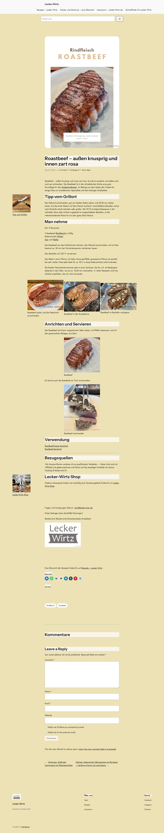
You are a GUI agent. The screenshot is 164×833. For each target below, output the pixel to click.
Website (48, 715)
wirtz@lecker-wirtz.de (83, 507)
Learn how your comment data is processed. (97, 749)
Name (48, 691)
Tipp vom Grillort (19, 214)
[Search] (119, 18)
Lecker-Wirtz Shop (20, 494)
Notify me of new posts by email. (62, 732)
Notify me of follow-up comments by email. (66, 727)
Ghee (60, 236)
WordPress (26, 827)
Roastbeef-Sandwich (53, 449)
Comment (50, 659)
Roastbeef (62, 605)
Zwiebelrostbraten (69, 187)
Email (48, 703)
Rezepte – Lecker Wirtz (92, 568)
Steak (88, 170)
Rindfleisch (61, 233)
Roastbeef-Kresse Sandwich (56, 446)
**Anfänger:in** (75, 170)
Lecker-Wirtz (52, 4)
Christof (63, 170)
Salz (46, 239)
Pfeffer (56, 239)
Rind (84, 170)
